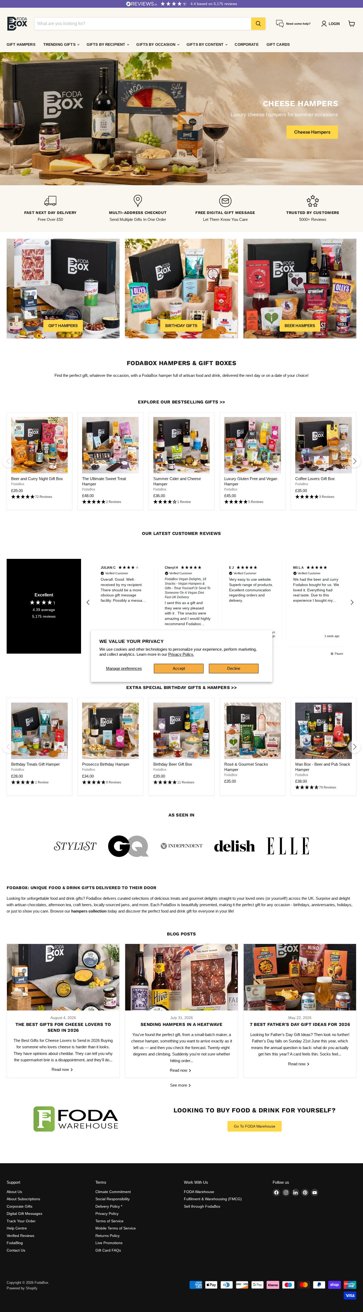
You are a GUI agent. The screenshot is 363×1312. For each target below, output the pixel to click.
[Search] (258, 24)
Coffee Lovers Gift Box (315, 478)
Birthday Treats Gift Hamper (35, 764)
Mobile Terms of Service (115, 1228)
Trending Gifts (60, 44)
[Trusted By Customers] (312, 208)
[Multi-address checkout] (138, 208)
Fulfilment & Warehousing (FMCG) (213, 1199)
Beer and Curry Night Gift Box (37, 478)
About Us (14, 1192)
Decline (233, 668)
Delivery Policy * (108, 1206)
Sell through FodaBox (202, 1206)
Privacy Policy (107, 1213)
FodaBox (17, 484)
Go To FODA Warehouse (254, 1126)
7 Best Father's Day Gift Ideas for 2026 (300, 1024)
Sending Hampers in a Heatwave (181, 1024)
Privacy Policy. (181, 654)
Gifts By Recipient (106, 44)
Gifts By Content (206, 44)
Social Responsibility (112, 1199)
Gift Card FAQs (108, 1250)
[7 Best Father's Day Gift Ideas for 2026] (300, 977)
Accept (179, 668)
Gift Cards (278, 44)
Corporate (246, 44)
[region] (220, 602)
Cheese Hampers (312, 132)
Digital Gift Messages (24, 1213)
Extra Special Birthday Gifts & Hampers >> (181, 687)
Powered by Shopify (22, 1288)
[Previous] (8, 461)
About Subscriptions (23, 1199)
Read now (61, 1069)
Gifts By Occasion (156, 44)
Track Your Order (21, 1221)
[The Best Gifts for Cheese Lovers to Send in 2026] (63, 977)
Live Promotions (109, 1243)
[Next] (354, 461)
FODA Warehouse (199, 1192)
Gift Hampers (21, 44)
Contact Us (16, 1250)
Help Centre (17, 1228)
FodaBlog (15, 1243)
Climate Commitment (113, 1192)
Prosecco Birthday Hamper (105, 764)
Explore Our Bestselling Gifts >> (181, 402)
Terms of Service (109, 1221)
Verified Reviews (20, 1235)
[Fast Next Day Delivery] (50, 208)
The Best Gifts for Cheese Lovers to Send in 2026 (63, 1027)
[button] (39, 497)
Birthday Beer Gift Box (172, 764)
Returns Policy (107, 1235)
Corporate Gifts (19, 1206)
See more (179, 1085)
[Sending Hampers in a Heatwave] (181, 977)
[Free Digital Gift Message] (225, 208)
